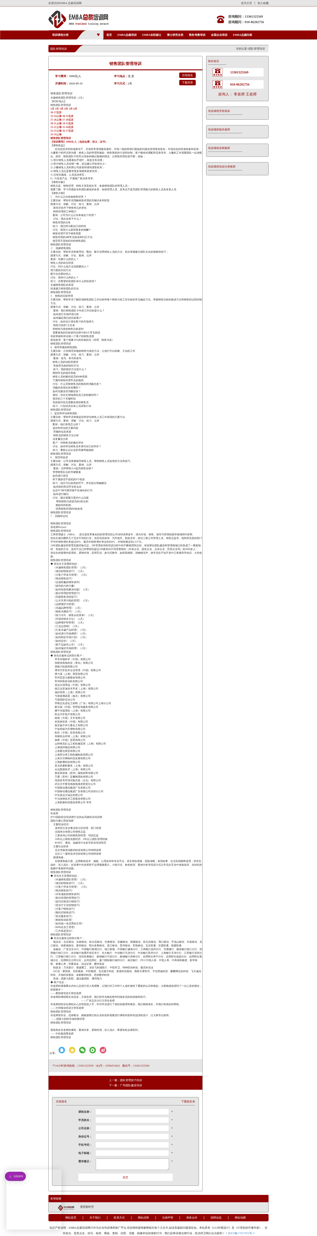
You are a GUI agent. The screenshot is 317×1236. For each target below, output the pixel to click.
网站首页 (70, 1217)
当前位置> (242, 48)
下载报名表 (188, 1101)
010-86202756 (239, 84)
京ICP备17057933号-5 (241, 1233)
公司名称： (85, 1128)
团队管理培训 (256, 48)
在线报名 (187, 75)
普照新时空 (87, 1206)
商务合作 (191, 1217)
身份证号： (85, 1136)
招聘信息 (216, 1217)
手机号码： (85, 1144)
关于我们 (95, 1217)
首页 (109, 34)
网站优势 (143, 1217)
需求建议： (85, 1161)
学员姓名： (85, 1120)
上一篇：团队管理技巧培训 (125, 1080)
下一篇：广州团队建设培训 (125, 1085)
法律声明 (167, 1217)
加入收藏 (263, 3)
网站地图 (240, 1217)
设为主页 (246, 3)
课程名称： (85, 1111)
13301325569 (239, 72)
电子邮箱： (85, 1153)
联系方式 (119, 1217)
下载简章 (187, 82)
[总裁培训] (66, 1207)
